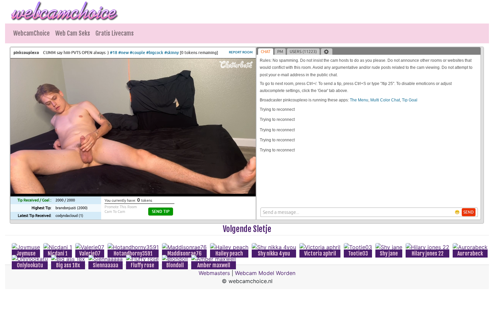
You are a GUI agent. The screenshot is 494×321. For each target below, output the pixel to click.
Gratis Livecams (114, 33)
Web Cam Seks (72, 33)
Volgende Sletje (247, 229)
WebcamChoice (31, 33)
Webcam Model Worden (265, 273)
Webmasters (214, 273)
